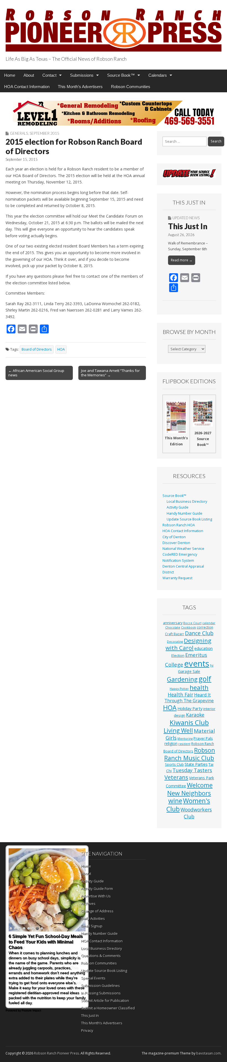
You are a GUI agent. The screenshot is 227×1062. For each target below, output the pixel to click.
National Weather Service (183, 548)
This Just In (187, 226)
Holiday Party (189, 708)
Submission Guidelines (100, 985)
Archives (88, 903)
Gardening (182, 679)
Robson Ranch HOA (178, 525)
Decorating (175, 642)
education (203, 648)
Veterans (176, 777)
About (29, 75)
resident (184, 744)
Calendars (157, 75)
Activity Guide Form (97, 888)
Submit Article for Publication (105, 1000)
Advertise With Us (96, 895)
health (199, 687)
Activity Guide (178, 507)
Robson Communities (130, 86)
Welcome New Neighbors (190, 789)
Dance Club (199, 633)
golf (204, 678)
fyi (211, 665)
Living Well (178, 730)
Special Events (93, 978)
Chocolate (172, 627)
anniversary (172, 623)
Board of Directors (37, 349)
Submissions (82, 75)
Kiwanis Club (189, 722)
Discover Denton (176, 542)
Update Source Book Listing (189, 519)
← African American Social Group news (36, 372)
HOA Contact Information (27, 86)
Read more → (181, 260)
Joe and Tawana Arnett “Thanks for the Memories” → (110, 372)
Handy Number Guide (184, 513)
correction (205, 627)
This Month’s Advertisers (80, 86)
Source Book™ (121, 75)
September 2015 (44, 133)
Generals (19, 133)
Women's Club (188, 804)
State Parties (196, 764)
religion (170, 743)
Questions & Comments (101, 955)
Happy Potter (179, 689)
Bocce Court (192, 623)
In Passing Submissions (101, 992)
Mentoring (185, 739)
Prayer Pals (203, 738)
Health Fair (180, 694)
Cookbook (188, 627)
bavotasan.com (208, 1053)
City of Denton (174, 537)
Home (9, 75)
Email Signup (91, 925)
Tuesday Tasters (192, 770)
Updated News (186, 218)
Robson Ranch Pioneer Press (56, 1053)
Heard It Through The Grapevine (189, 698)
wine (175, 800)
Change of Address (97, 910)
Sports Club (174, 764)
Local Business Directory (187, 501)
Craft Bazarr (174, 634)
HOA (61, 349)
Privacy (87, 1030)
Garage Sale (189, 671)
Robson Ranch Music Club (189, 754)
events (196, 663)
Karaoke (195, 714)
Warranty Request (177, 578)
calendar (208, 623)
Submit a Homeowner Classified (108, 1007)
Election (177, 655)
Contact (49, 75)
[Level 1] (113, 113)
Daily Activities (93, 918)
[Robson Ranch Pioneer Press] (113, 26)
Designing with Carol (188, 644)
